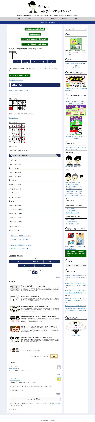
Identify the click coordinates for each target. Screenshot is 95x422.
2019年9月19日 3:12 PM (14, 368)
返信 (59, 374)
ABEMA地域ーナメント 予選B (74, 193)
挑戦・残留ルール (13, 118)
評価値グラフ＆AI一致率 (72, 213)
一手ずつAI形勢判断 (71, 211)
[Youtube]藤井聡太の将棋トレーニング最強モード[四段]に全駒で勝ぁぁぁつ (76, 253)
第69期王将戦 (20, 255)
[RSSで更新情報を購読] (36, 272)
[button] (52, 61)
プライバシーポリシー (47, 417)
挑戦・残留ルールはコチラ (16, 80)
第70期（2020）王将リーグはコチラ (19, 75)
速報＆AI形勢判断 (70, 208)
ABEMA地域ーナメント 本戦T (74, 191)
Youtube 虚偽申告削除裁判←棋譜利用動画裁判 (34, 39)
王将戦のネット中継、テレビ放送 (19, 239)
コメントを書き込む (34, 399)
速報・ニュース (13, 255)
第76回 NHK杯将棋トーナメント (74, 187)
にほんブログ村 (76, 68)
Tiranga (84, 285)
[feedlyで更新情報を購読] (33, 272)
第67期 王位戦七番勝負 (71, 166)
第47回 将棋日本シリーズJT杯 (74, 189)
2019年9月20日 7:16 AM (15, 380)
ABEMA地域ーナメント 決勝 (72, 182)
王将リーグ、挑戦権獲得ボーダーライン (21, 236)
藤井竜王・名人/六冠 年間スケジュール (75, 195)
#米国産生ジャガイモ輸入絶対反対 (35, 29)
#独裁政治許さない (35, 34)
